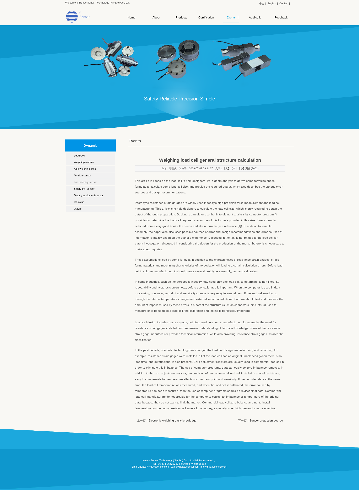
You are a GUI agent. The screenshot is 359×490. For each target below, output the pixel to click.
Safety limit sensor (84, 188)
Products (181, 17)
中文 (261, 3)
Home (131, 17)
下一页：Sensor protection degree (260, 420)
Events (231, 17)
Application (256, 17)
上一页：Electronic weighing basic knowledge (167, 420)
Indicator (79, 202)
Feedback (281, 17)
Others (77, 208)
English (272, 3)
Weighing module (84, 162)
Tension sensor (82, 175)
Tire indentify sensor (85, 182)
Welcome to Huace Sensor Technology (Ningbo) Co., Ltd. (97, 2)
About (156, 17)
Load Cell (79, 155)
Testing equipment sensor (88, 195)
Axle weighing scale (85, 168)
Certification (206, 17)
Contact (283, 3)
